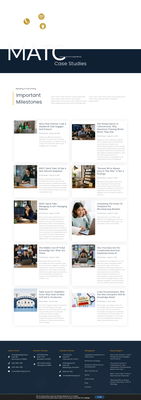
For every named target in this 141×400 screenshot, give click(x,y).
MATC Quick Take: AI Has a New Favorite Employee (120, 375)
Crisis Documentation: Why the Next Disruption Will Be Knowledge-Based (111, 294)
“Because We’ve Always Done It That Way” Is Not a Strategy (110, 171)
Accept (99, 397)
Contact (88, 387)
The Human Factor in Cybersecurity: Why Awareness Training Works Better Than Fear (120, 366)
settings (87, 398)
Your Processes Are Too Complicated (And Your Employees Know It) (108, 250)
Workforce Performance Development (94, 366)
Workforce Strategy (92, 361)
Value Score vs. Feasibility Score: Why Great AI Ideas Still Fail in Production (52, 294)
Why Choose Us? (91, 371)
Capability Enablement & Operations (95, 356)
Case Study (89, 379)
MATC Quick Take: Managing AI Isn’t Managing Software (53, 206)
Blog (86, 383)
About (87, 375)
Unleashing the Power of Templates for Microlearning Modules (109, 206)
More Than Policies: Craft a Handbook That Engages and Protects (52, 126)
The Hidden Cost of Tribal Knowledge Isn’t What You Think (52, 250)
